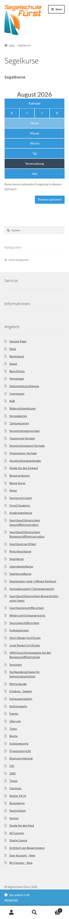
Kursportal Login (20, 498)
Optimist (15, 788)
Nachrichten (17, 811)
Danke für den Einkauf (23, 468)
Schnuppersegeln (20, 699)
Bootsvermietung (21, 758)
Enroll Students (19, 505)
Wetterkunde (18, 684)
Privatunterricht (20, 751)
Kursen (14, 818)
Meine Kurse (17, 483)
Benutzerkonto (19, 475)
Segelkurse (16, 559)
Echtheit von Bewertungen (27, 848)
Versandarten (18, 416)
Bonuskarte (17, 803)
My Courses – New (20, 863)
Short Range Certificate (25, 638)
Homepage (16, 378)
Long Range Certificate (24, 645)
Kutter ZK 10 (17, 796)
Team (13, 729)
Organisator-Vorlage (23, 453)
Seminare (15, 664)
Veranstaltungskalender (25, 461)
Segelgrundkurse (20, 574)
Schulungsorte (19, 743)
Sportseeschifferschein (24, 623)
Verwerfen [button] (11, 900)
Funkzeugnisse (19, 630)
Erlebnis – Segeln (20, 691)
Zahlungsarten (19, 423)
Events (13, 713)
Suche (34, 912)
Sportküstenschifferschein (26, 608)
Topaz (13, 781)
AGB (12, 401)
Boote (13, 736)
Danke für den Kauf (21, 825)
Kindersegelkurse (20, 513)
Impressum (16, 393)
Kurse (13, 490)
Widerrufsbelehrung (22, 408)
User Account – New (22, 855)
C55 (11, 766)
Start (12, 45)
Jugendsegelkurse (21, 566)
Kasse (13, 364)
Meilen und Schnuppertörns (27, 615)
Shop (12, 349)
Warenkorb (16, 356)
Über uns (15, 721)
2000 (12, 773)
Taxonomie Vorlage (22, 438)
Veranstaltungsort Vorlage (27, 446)
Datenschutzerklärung (24, 386)
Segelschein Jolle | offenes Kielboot (32, 581)
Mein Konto (17, 371)
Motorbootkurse (20, 551)
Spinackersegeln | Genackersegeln (31, 589)
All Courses (16, 833)
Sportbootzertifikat (22, 544)
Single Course (18, 840)
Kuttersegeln (18, 706)
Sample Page (17, 341)
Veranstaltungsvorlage (24, 431)
